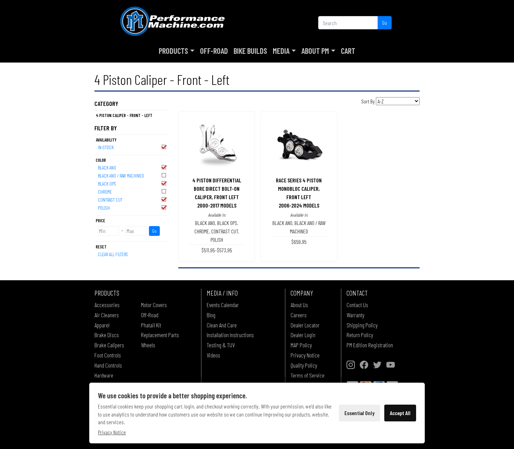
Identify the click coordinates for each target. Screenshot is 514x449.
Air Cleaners (106, 314)
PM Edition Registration (370, 344)
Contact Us (357, 304)
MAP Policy (301, 344)
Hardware (103, 375)
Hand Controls (108, 365)
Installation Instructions (230, 334)
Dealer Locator (305, 324)
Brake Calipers (109, 344)
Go (384, 22)
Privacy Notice (305, 355)
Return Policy (360, 334)
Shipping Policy (362, 324)
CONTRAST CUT (110, 200)
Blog (211, 314)
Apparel (101, 324)
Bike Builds (250, 50)
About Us (299, 304)
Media (281, 50)
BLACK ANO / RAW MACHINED (121, 176)
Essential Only (359, 413)
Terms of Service (307, 375)
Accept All (400, 413)
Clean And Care (222, 324)
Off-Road (214, 50)
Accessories (107, 304)
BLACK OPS (107, 184)
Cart (348, 50)
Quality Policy (304, 365)
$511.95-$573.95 (216, 250)
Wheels (148, 344)
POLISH (104, 208)
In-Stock (106, 147)
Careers (299, 314)
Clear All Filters (113, 254)
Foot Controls (107, 355)
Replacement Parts (160, 334)
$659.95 (299, 241)
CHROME (105, 192)
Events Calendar (223, 304)
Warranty (355, 314)
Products (173, 50)
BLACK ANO (107, 168)
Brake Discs (106, 334)
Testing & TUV (221, 344)
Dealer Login (303, 334)
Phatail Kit (151, 324)
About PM (315, 50)
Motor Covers (154, 304)
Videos (213, 355)
